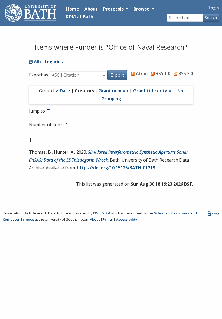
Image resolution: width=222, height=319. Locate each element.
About (91, 9)
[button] (117, 75)
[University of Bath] (30, 13)
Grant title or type (153, 91)
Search (211, 17)
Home (72, 9)
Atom (141, 73)
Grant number (114, 91)
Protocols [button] (114, 9)
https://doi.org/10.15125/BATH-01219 (116, 168)
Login (214, 7)
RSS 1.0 (162, 73)
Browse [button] (142, 9)
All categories (48, 62)
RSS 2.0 (185, 73)
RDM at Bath (79, 17)
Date (65, 91)
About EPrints (101, 219)
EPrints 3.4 (101, 213)
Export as (38, 75)
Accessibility (126, 219)
